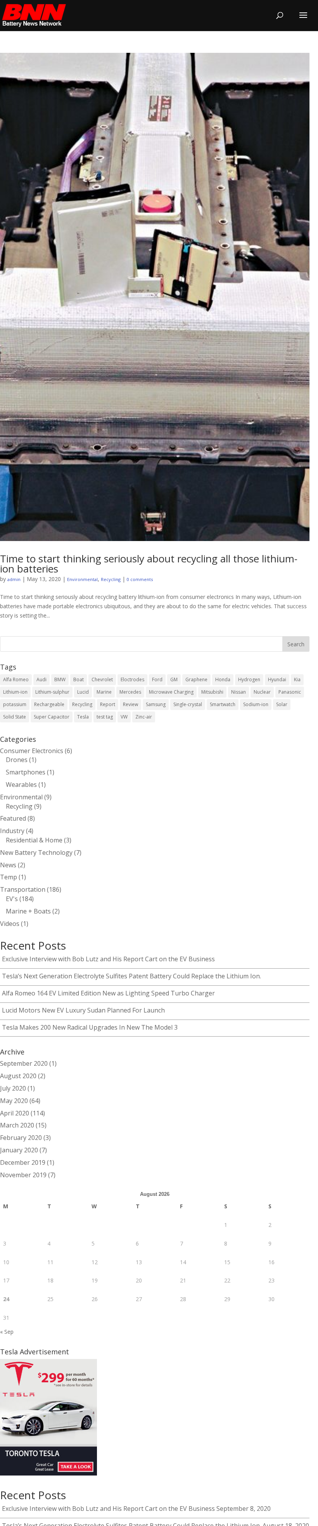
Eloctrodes (132, 679)
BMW (60, 679)
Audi (41, 679)
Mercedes (130, 692)
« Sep (7, 1331)
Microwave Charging (171, 692)
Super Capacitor (51, 716)
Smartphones (25, 772)
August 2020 (18, 1076)
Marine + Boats (28, 911)
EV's (12, 898)
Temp (8, 877)
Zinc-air (143, 716)
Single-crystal (187, 704)
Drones (17, 759)
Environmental (82, 579)
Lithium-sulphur (52, 692)
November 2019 (23, 1175)
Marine (104, 692)
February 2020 (21, 1137)
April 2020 (14, 1113)
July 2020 (13, 1088)
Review (130, 704)
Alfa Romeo (16, 679)
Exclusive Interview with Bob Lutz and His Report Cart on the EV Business (108, 959)
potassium (14, 704)
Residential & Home (34, 840)
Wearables (21, 784)
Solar (281, 704)
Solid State (14, 716)
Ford (157, 679)
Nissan (238, 692)
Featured (13, 818)
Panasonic (289, 692)
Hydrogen (249, 679)
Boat (78, 679)
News (8, 865)
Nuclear (262, 692)
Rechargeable (49, 704)
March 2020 (17, 1125)
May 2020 (14, 1100)
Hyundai (277, 679)
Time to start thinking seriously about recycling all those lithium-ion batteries (148, 564)
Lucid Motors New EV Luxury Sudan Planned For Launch (83, 1010)
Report (107, 704)
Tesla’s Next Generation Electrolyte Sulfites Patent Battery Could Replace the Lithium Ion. (131, 976)
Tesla (83, 716)
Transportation (22, 889)
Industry (12, 831)
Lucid (83, 692)
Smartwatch (222, 704)
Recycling (111, 579)
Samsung (156, 704)
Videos (9, 923)
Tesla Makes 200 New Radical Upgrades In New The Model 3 (90, 1027)
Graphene (196, 679)
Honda (222, 679)
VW (124, 716)
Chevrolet (102, 679)
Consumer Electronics (31, 750)
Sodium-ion (255, 704)
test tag (105, 716)
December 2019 (22, 1162)
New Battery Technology (36, 852)
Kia (297, 679)
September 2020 (24, 1063)
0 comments (140, 579)
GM (174, 679)
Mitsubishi (212, 692)
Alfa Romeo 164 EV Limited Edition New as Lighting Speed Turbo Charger (108, 993)
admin (14, 579)
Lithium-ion (15, 692)
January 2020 (19, 1150)
